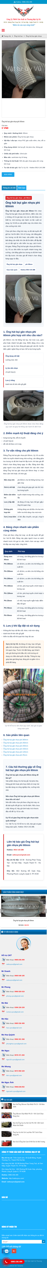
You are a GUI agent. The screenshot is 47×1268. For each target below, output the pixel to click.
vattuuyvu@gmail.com (21, 855)
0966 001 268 (19, 1039)
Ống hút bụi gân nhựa (34, 36)
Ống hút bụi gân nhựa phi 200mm (15, 746)
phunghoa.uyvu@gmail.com (16, 1044)
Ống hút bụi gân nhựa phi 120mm (15, 752)
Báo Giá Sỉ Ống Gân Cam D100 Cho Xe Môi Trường (29, 1141)
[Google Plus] (14, 1251)
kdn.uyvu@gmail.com (14, 1075)
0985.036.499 (19, 960)
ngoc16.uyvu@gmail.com (15, 1059)
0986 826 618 (19, 991)
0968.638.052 (19, 1087)
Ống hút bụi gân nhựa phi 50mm (23, 920)
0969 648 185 (19, 976)
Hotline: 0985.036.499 (24, 2)
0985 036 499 (19, 1023)
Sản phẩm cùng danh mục (13, 892)
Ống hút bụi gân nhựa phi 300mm (15, 740)
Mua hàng (8, 174)
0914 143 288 (19, 850)
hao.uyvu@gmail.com (14, 1028)
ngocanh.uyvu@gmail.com (15, 1091)
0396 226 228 (19, 1007)
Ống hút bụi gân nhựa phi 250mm (15, 743)
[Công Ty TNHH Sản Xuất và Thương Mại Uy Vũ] (23, 11)
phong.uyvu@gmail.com (15, 996)
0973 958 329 (19, 1071)
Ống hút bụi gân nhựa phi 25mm (15, 755)
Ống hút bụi (18, 36)
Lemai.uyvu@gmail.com (15, 1012)
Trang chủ (7, 36)
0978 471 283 (19, 1055)
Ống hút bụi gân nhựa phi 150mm (15, 749)
